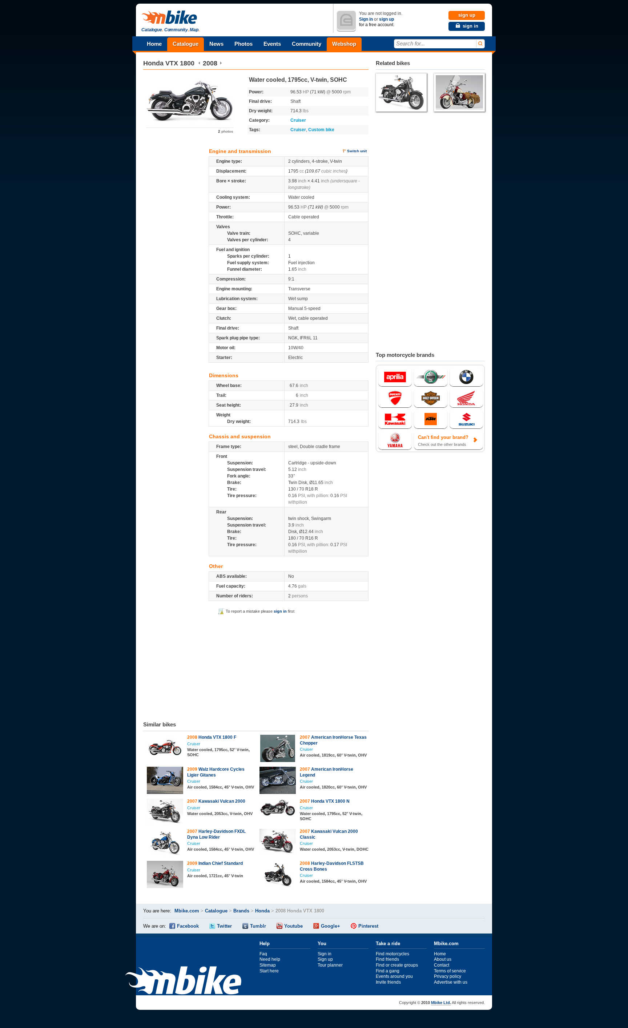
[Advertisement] (256, 666)
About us (442, 959)
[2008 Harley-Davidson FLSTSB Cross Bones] (278, 875)
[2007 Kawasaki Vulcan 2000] (165, 812)
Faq (263, 953)
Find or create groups (397, 965)
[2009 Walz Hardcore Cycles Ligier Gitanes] (165, 781)
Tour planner (330, 965)
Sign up (325, 959)
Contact (441, 965)
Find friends (387, 959)
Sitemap (267, 965)
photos (225, 131)
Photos (243, 44)
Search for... (410, 43)
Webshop (344, 44)
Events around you (394, 976)
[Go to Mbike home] (170, 17)
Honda (153, 63)
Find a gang (387, 970)
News (216, 44)
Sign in (366, 19)
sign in (280, 611)
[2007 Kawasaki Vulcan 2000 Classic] (278, 842)
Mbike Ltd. (441, 1002)
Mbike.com (186, 911)
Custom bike (321, 129)
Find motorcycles (392, 953)
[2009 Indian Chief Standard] (165, 875)
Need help (269, 959)
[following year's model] (220, 63)
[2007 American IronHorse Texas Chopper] (278, 749)
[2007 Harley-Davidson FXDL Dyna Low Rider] (165, 843)
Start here (269, 970)
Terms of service (450, 970)
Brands (241, 911)
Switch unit (357, 151)
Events (272, 44)
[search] (480, 44)
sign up (386, 19)
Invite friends (388, 982)
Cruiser (298, 120)
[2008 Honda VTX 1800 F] (165, 747)
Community (306, 44)
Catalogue (185, 44)
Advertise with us (450, 982)
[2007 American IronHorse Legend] (278, 781)
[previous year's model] (199, 63)
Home (154, 44)
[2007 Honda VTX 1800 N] (278, 808)
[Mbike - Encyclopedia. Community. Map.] (183, 981)
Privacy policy (447, 976)
